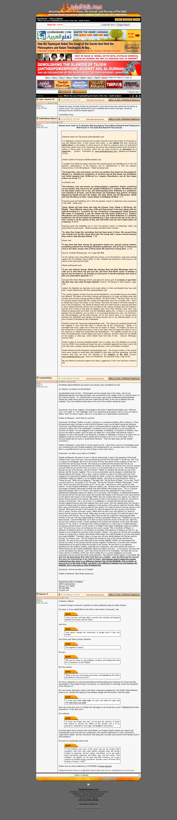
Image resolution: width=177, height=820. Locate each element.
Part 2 (54, 77)
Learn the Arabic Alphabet (88, 800)
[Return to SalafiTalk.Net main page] (136, 20)
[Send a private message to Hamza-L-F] (135, 595)
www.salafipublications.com (73, 357)
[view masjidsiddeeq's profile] (126, 379)
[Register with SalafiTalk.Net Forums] (127, 20)
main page (83, 804)
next (137, 91)
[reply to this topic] (111, 100)
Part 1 (47, 77)
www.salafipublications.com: (106, 151)
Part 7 (90, 77)
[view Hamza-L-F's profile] (126, 595)
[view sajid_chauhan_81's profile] (126, 100)
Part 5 (76, 77)
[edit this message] (118, 100)
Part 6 (83, 77)
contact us (93, 804)
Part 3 (61, 77)
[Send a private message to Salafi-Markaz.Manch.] (135, 120)
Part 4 (68, 77)
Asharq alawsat (105, 766)
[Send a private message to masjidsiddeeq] (135, 379)
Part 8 (97, 77)
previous (131, 91)
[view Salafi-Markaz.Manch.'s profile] (126, 120)
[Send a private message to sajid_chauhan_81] (135, 100)
